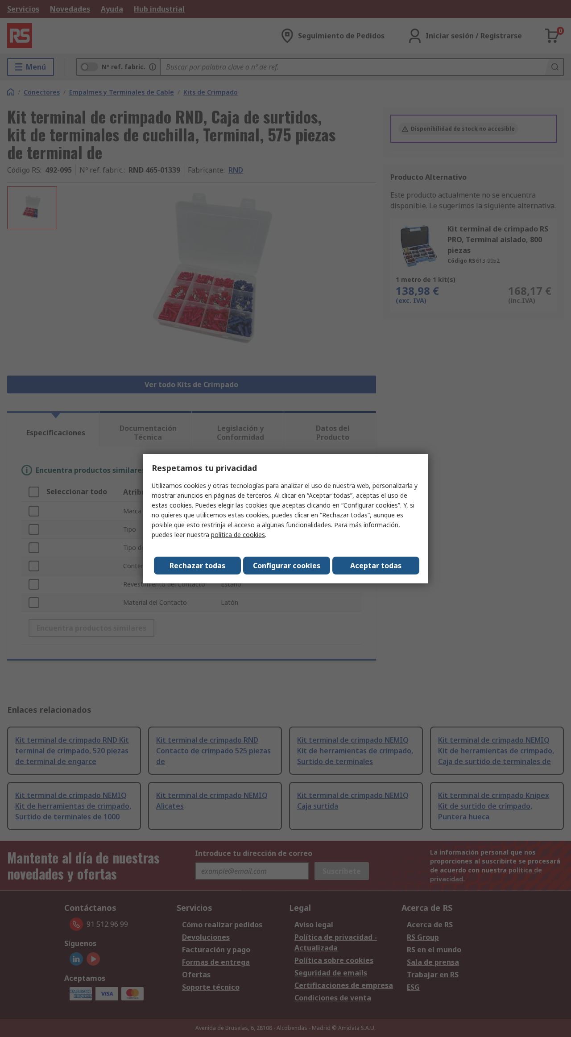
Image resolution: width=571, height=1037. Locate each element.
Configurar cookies (286, 565)
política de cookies (238, 534)
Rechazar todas (197, 565)
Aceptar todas (375, 565)
